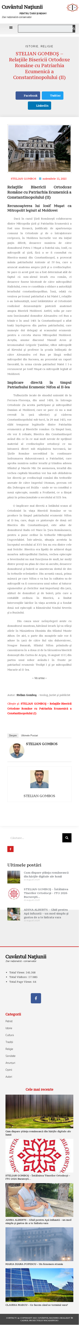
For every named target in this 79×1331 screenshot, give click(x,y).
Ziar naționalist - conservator (20, 961)
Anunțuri (10, 1062)
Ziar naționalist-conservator (17, 17)
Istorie (31, 46)
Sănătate (10, 1055)
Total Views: (17, 972)
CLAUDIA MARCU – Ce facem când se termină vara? (36, 1305)
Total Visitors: (18, 977)
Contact (11, 1318)
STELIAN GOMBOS (42, 744)
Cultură (9, 1035)
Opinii (8, 1069)
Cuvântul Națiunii (22, 7)
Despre (13, 735)
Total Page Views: (21, 981)
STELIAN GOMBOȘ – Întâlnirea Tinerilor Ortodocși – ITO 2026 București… (46, 893)
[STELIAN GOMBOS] (17, 750)
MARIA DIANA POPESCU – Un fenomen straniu (34, 1264)
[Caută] (74, 28)
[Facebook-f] (36, 998)
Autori (8, 1076)
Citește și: (39, 708)
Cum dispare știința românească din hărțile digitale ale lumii (46, 874)
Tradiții (9, 1042)
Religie (47, 46)
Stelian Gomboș (26, 695)
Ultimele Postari (29, 735)
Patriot (8, 1021)
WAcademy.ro (50, 1320)
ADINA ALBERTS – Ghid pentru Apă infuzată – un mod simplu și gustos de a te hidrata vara (46, 913)
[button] (11, 27)
